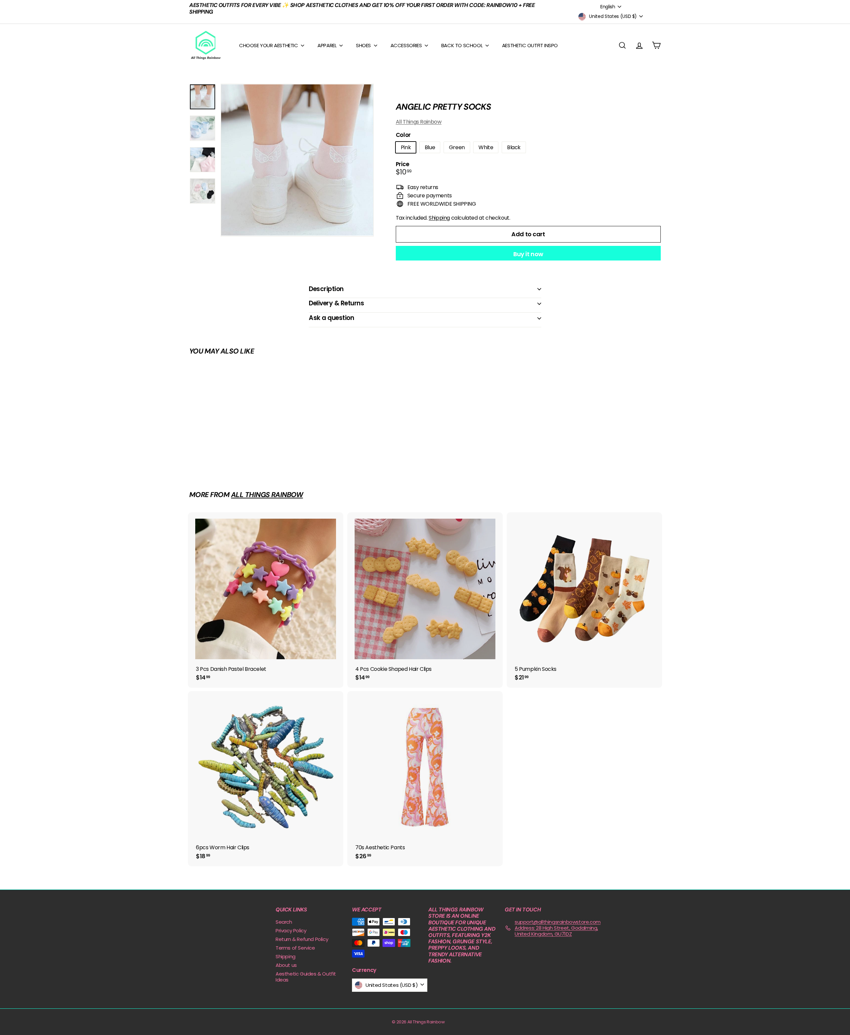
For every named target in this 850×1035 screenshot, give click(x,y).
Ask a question (331, 317)
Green (457, 147)
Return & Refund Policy (302, 939)
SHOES (364, 45)
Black (514, 147)
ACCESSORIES (406, 45)
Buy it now (528, 254)
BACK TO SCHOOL (462, 45)
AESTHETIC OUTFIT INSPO (530, 45)
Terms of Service (295, 947)
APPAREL (327, 45)
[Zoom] (297, 160)
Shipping (439, 218)
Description (326, 288)
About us (286, 965)
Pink (406, 147)
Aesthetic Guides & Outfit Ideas (306, 976)
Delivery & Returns (336, 303)
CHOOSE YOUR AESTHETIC (269, 45)
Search (284, 921)
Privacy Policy (291, 930)
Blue (430, 147)
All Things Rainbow (419, 122)
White (485, 147)
